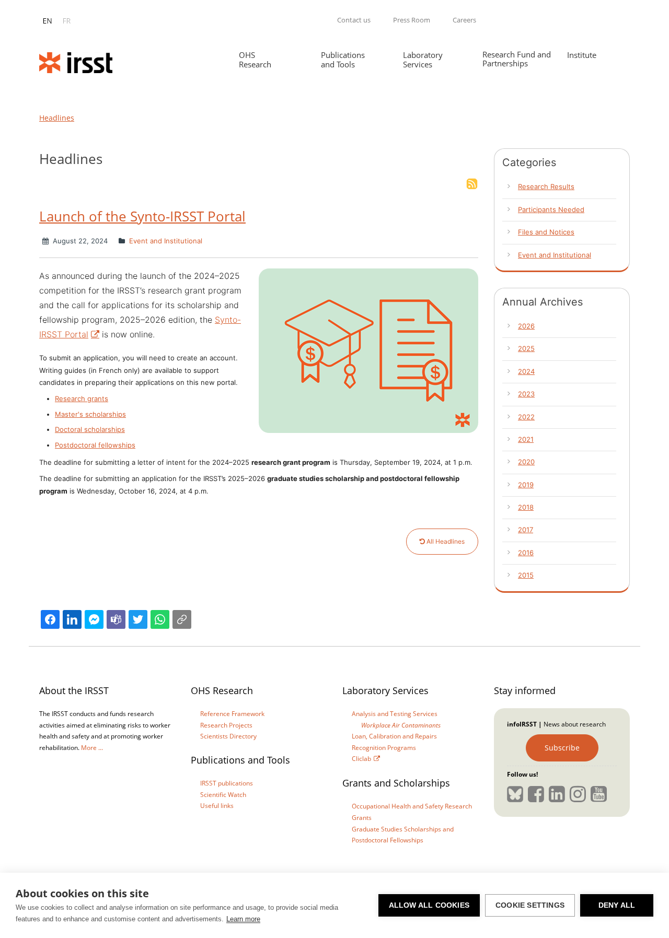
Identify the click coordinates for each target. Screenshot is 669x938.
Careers (464, 20)
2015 (526, 575)
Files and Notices (546, 232)
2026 (526, 326)
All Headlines (445, 541)
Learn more (243, 919)
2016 (526, 552)
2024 (526, 371)
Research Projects (226, 725)
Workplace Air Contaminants (401, 725)
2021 (526, 439)
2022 (526, 417)
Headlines (56, 118)
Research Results (546, 186)
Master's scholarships (90, 414)
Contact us (354, 20)
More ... (92, 747)
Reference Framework (232, 713)
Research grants (81, 398)
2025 (526, 348)
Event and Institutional (164, 241)
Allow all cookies (429, 905)
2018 (526, 507)
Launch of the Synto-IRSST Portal (142, 216)
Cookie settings (529, 905)
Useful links (217, 805)
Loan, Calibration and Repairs (394, 736)
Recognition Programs (384, 747)
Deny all (617, 905)
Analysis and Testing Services (394, 713)
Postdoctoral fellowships (95, 445)
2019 (526, 484)
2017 (525, 529)
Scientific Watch (223, 794)
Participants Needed (551, 209)
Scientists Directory (228, 736)
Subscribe (562, 748)
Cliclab (361, 758)
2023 (526, 394)
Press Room (411, 20)
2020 (526, 462)
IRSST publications (226, 783)
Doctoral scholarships (90, 429)
